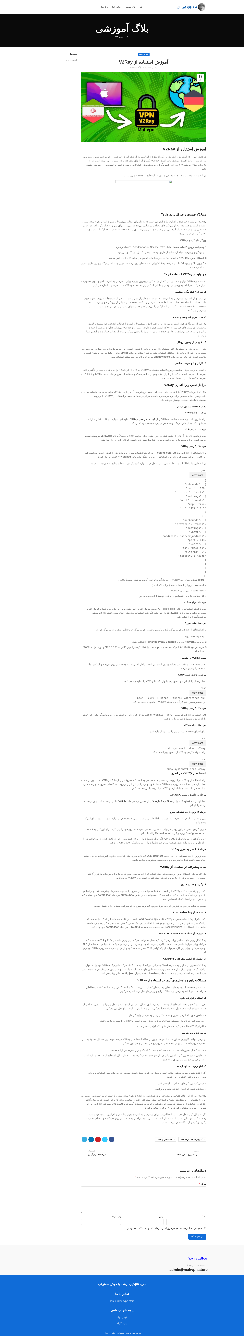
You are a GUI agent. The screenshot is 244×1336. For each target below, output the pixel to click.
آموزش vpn (119, 37)
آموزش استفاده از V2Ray (191, 1139)
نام (204, 1216)
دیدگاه (202, 1184)
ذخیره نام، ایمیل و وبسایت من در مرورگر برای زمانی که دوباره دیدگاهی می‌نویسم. (165, 1228)
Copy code (197, 475)
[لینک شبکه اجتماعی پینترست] (98, 1139)
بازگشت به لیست (143, 1153)
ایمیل (160, 1216)
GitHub (122, 801)
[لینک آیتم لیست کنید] (122, 1317)
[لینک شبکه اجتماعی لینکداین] (91, 1139)
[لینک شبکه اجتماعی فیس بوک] (111, 1139)
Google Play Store (162, 801)
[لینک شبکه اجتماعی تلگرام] (84, 1139)
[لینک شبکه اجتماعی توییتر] (105, 1139)
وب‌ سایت (116, 1216)
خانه (127, 37)
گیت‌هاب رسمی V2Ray (142, 419)
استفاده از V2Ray (164, 1139)
